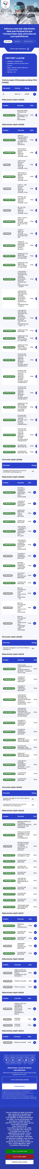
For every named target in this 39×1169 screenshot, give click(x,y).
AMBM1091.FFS (9, 731)
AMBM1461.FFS (9, 835)
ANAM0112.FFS (9, 393)
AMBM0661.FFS (9, 544)
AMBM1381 (7, 981)
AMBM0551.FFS (9, 764)
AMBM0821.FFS (9, 880)
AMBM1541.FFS (9, 722)
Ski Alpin (8, 41)
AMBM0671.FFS (9, 894)
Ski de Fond (28, 41)
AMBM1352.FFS (9, 256)
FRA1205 (7, 233)
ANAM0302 (8, 607)
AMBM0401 (8, 556)
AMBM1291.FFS (9, 679)
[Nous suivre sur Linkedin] (32, 1060)
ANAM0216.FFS (9, 176)
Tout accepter (19, 1151)
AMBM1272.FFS (9, 265)
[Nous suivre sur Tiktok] (26, 1060)
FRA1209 (7, 188)
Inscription (19, 1086)
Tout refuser (19, 1156)
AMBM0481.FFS (9, 900)
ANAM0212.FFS (9, 221)
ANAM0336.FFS (9, 712)
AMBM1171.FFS (9, 953)
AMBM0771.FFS (9, 521)
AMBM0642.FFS (9, 740)
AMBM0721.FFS (9, 347)
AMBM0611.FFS (9, 115)
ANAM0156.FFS (9, 279)
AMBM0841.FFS (9, 503)
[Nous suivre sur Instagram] (19, 1060)
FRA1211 (7, 164)
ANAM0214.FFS (9, 199)
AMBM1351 (7, 846)
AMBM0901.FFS (9, 888)
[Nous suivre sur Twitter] (13, 1060)
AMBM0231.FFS (9, 583)
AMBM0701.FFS (9, 338)
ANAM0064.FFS (9, 419)
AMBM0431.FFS (9, 407)
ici (35, 1098)
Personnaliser (19, 1162)
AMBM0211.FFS (9, 779)
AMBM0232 (8, 575)
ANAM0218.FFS (9, 152)
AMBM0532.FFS (9, 755)
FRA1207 (7, 210)
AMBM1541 (7, 973)
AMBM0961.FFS (9, 492)
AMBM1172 (7, 946)
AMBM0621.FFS (9, 531)
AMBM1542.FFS (9, 245)
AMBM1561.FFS (9, 824)
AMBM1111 (7, 1019)
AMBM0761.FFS (9, 932)
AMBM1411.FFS (9, 925)
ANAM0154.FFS (9, 298)
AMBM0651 (8, 987)
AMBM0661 (8, 1025)
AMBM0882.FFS (9, 330)
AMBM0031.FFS (9, 446)
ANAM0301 (8, 623)
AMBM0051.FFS (9, 452)
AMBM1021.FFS (9, 873)
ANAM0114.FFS (9, 360)
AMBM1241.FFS (9, 861)
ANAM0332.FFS (9, 699)
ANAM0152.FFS (9, 318)
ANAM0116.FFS (9, 376)
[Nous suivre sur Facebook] (6, 1060)
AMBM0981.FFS (9, 747)
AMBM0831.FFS (9, 938)
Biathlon (17, 41)
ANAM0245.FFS (9, 668)
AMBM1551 (7, 1008)
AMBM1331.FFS (9, 855)
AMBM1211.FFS (9, 688)
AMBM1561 (7, 1042)
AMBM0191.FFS (9, 906)
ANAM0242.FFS (9, 140)
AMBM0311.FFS (9, 565)
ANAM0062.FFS (9, 434)
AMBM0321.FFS (9, 773)
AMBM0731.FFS (9, 513)
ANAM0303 (8, 593)
